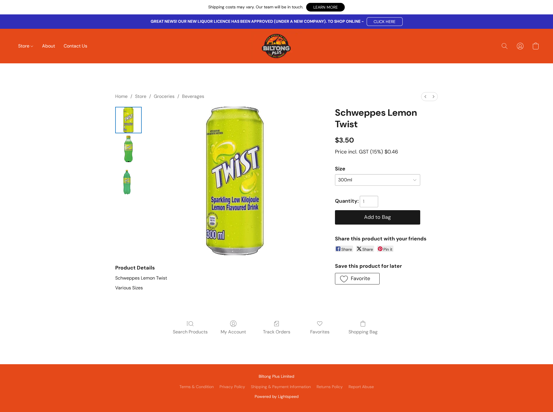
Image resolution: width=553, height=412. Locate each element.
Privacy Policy (232, 386)
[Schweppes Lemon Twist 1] (128, 149)
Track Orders (276, 332)
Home (121, 96)
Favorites (319, 332)
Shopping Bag (363, 332)
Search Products (190, 332)
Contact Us (75, 46)
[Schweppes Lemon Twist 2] (128, 182)
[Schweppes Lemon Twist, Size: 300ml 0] (128, 120)
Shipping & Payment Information (281, 386)
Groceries (164, 96)
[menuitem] (425, 96)
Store (24, 46)
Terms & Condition (196, 386)
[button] (325, 7)
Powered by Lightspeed (277, 396)
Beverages (193, 96)
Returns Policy (330, 386)
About (48, 46)
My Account (233, 332)
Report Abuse (361, 386)
